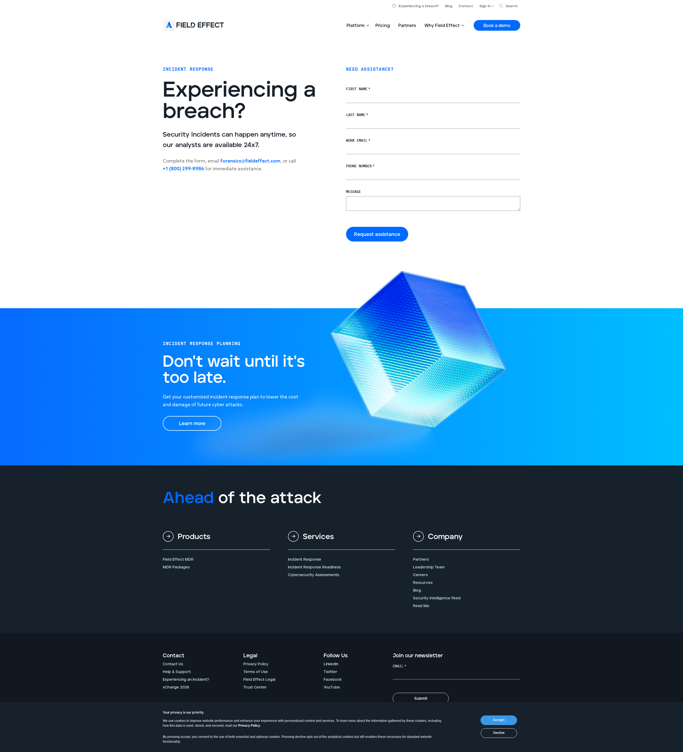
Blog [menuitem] (417, 590)
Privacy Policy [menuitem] (255, 664)
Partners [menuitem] (421, 559)
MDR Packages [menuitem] (176, 567)
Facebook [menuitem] (333, 680)
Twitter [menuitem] (330, 672)
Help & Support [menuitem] (177, 672)
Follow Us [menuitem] (336, 655)
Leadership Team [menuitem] (429, 567)
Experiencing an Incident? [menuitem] (186, 680)
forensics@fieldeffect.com (250, 161)
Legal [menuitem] (250, 655)
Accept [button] (499, 720)
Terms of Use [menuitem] (255, 672)
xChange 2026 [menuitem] (176, 687)
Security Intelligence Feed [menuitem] (436, 598)
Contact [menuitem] (173, 655)
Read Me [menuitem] (421, 606)
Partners (407, 25)
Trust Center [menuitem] (255, 687)
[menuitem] (216, 541)
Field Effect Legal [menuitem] (259, 680)
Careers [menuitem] (420, 575)
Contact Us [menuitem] (173, 664)
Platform (356, 25)
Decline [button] (499, 733)
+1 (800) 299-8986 (183, 169)
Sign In (485, 6)
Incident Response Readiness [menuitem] (314, 567)
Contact (466, 6)
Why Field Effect (442, 25)
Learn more (192, 423)
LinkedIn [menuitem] (331, 664)
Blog (448, 6)
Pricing (382, 25)
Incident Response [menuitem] (304, 559)
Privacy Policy (249, 725)
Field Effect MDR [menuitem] (178, 559)
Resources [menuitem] (422, 583)
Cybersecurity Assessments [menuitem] (313, 575)
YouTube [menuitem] (332, 687)
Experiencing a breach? (419, 6)
